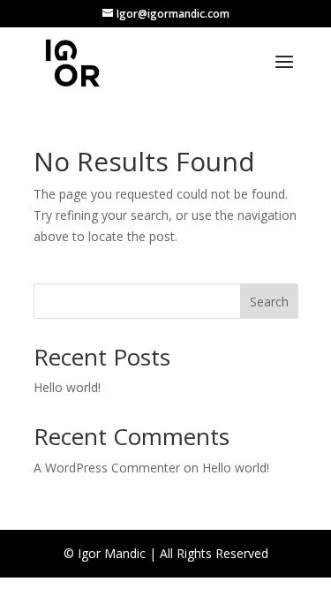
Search (269, 301)
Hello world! (67, 387)
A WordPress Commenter (107, 467)
